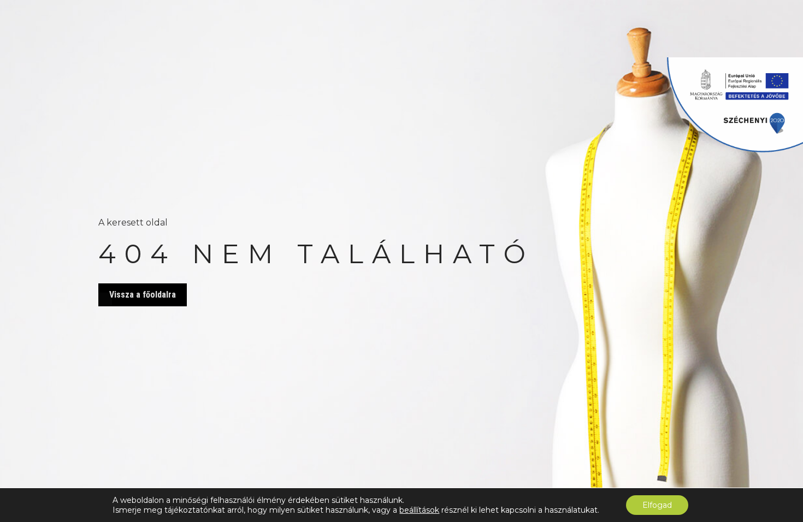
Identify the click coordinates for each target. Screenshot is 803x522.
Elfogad (657, 505)
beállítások (419, 510)
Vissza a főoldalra (142, 294)
